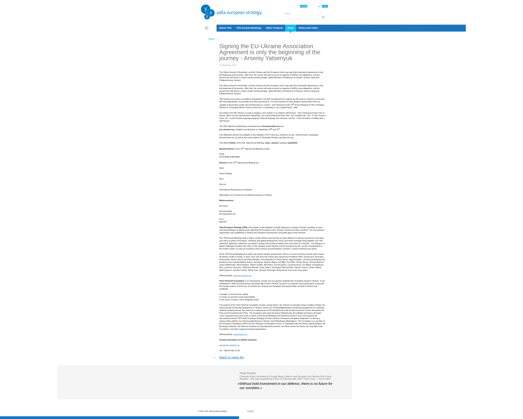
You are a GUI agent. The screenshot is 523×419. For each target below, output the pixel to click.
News (290, 28)
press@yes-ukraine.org (229, 345)
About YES (225, 28)
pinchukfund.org (240, 334)
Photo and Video (308, 28)
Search (287, 13)
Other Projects (274, 28)
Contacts (303, 6)
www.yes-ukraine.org (242, 275)
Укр (319, 6)
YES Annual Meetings (248, 28)
